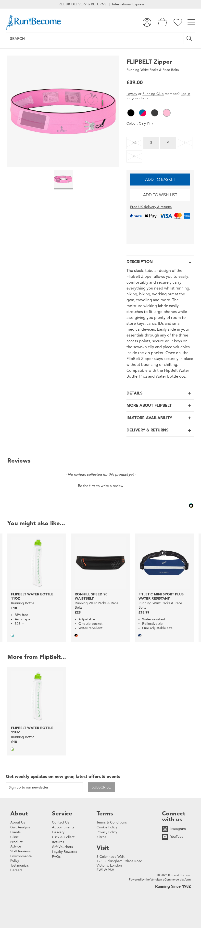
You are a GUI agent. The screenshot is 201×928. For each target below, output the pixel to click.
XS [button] (134, 143)
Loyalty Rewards (64, 852)
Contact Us (60, 822)
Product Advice (16, 844)
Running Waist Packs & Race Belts (152, 70)
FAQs (56, 857)
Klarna (101, 837)
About (19, 813)
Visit (103, 848)
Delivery (58, 832)
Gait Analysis (20, 827)
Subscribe (101, 787)
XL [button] (134, 156)
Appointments (63, 827)
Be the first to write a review (100, 486)
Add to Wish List (160, 195)
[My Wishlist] (178, 22)
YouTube (177, 837)
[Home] (33, 22)
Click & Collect (63, 837)
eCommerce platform (177, 879)
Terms (105, 813)
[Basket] (162, 22)
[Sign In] (147, 22)
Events (15, 832)
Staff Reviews (20, 851)
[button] (131, 112)
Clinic (14, 837)
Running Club (153, 94)
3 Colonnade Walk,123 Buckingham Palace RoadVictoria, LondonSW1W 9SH (119, 863)
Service (62, 813)
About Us (17, 822)
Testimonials (19, 865)
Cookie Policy (107, 827)
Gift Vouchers (62, 847)
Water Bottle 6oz (171, 376)
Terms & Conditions (112, 822)
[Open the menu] (191, 22)
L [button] (185, 143)
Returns (58, 842)
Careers (16, 870)
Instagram (178, 829)
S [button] (151, 143)
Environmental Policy (21, 858)
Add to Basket (160, 179)
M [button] (167, 143)
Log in (185, 94)
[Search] (189, 38)
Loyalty (131, 94)
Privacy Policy (107, 832)
